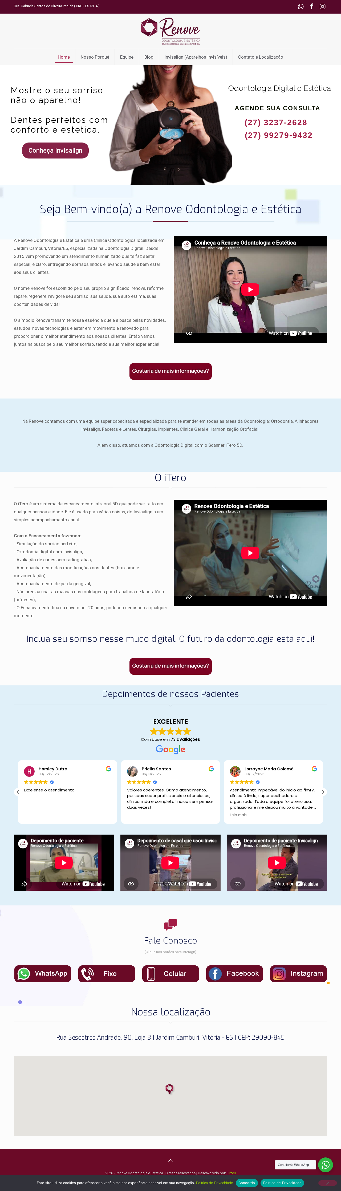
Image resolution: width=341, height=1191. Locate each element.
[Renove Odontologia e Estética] (170, 31)
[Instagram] (322, 7)
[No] (327, 1183)
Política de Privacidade (214, 1183)
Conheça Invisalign (55, 150)
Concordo (246, 1183)
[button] (323, 792)
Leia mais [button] (238, 815)
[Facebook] (311, 7)
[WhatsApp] (300, 7)
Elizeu (231, 1173)
